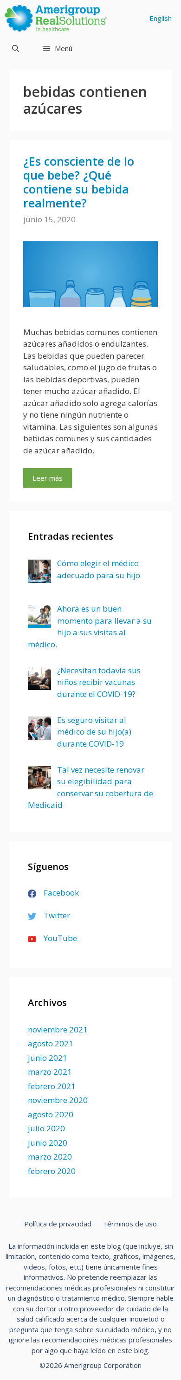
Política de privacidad (57, 1223)
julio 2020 (46, 1128)
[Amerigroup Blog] (58, 18)
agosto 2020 (50, 1114)
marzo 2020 (50, 1156)
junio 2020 (47, 1142)
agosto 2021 (50, 1043)
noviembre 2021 (58, 1029)
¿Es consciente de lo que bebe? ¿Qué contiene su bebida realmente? (78, 182)
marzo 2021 (50, 1071)
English (160, 18)
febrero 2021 (52, 1086)
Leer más (47, 478)
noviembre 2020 (58, 1100)
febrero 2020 (52, 1171)
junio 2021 (47, 1057)
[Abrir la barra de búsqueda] (15, 48)
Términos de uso (130, 1223)
